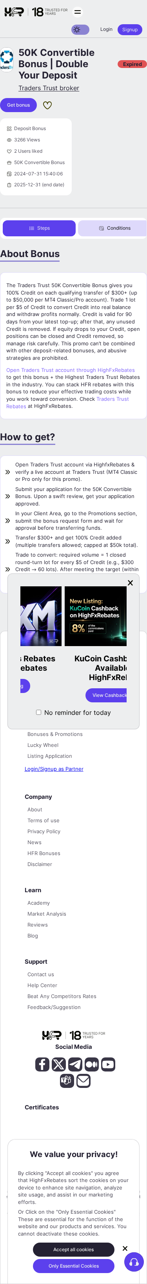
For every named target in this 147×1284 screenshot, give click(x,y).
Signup (130, 29)
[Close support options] (125, 1248)
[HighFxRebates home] (36, 12)
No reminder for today (77, 712)
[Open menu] (77, 12)
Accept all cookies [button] (73, 1249)
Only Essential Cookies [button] (74, 1266)
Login (106, 29)
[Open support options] (134, 1261)
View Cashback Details (75, 695)
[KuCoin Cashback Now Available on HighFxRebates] (75, 617)
